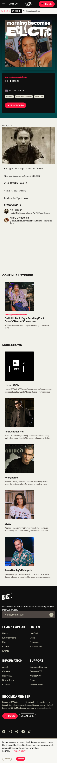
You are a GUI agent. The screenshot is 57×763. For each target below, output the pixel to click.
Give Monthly (27, 716)
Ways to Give (36, 675)
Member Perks (36, 684)
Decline (7, 759)
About (5, 667)
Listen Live (14, 4)
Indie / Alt (39, 97)
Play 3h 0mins (17, 105)
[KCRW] (7, 599)
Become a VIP (36, 671)
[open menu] (4, 4)
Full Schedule (36, 646)
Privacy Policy (19, 751)
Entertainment (9, 637)
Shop (32, 680)
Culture (5, 646)
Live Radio (34, 633)
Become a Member (38, 667)
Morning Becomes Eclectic (16, 314)
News (5, 633)
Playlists (9, 97)
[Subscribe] (51, 615)
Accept (21, 759)
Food (4, 642)
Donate (48, 4)
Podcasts (34, 642)
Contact (6, 684)
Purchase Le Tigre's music (16, 197)
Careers (6, 671)
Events (5, 651)
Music (32, 637)
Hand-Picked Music (24, 97)
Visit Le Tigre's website (15, 190)
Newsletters (8, 680)
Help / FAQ (7, 675)
